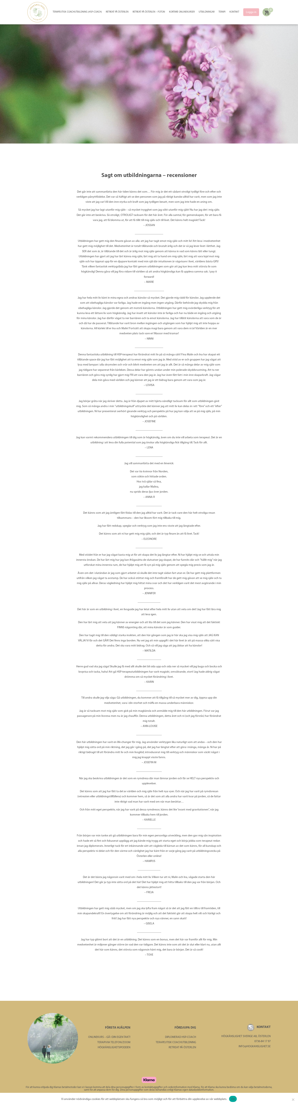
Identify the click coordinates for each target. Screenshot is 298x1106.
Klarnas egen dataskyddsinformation (193, 1090)
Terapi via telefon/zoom (113, 1042)
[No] (293, 1099)
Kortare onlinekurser (182, 12)
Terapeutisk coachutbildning (176, 1042)
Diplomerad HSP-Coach (180, 1037)
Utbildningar (206, 12)
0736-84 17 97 (262, 1041)
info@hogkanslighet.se (255, 1046)
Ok (233, 1099)
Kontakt (234, 12)
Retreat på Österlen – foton (149, 12)
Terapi (222, 12)
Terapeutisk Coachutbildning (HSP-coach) (77, 12)
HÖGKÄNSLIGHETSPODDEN (114, 1047)
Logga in (251, 12)
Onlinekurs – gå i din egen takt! (109, 1037)
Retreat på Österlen (117, 12)
